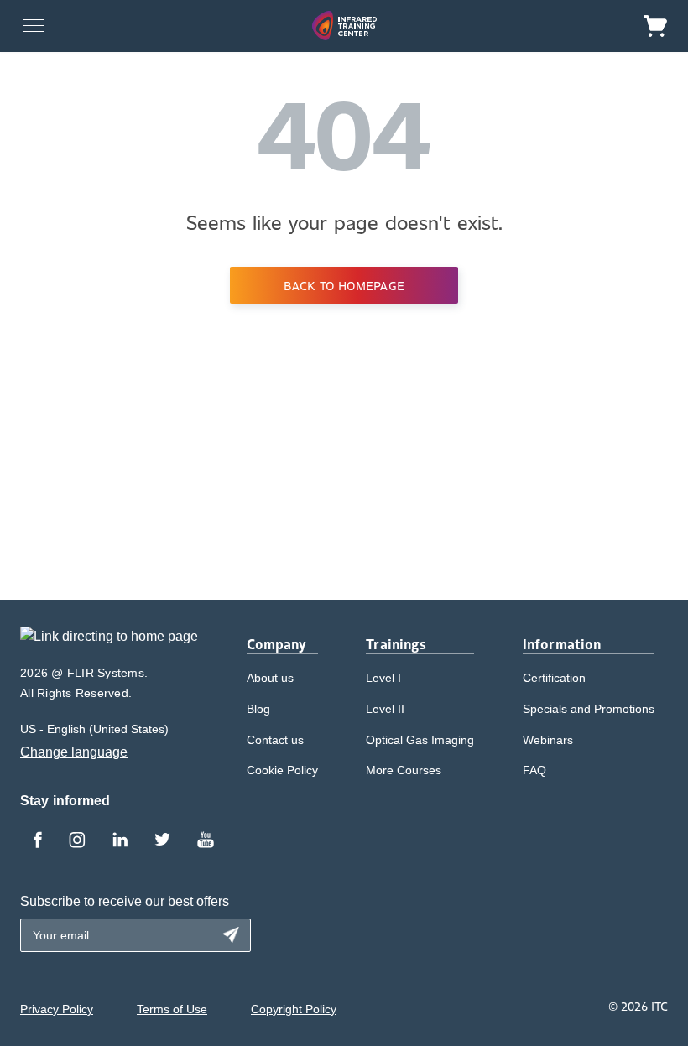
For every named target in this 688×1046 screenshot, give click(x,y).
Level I (383, 677)
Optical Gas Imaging (420, 740)
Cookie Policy (282, 770)
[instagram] (77, 841)
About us (270, 677)
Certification (554, 677)
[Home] (344, 25)
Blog (258, 709)
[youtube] (205, 841)
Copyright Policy (293, 1009)
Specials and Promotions (588, 709)
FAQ (534, 770)
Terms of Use (172, 1009)
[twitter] (162, 841)
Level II (385, 709)
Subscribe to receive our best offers (124, 901)
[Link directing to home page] (109, 642)
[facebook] (38, 841)
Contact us (275, 740)
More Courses (403, 770)
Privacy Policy (56, 1009)
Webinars (548, 740)
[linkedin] (120, 841)
